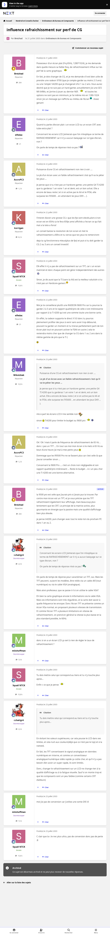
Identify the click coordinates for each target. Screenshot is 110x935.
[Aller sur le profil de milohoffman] (18, 640)
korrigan (18, 228)
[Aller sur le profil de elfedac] (18, 124)
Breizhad (18, 38)
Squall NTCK (19, 276)
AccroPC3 (19, 179)
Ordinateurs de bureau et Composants (63, 38)
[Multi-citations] (37, 110)
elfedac (19, 135)
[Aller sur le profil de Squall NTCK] (18, 266)
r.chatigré (19, 555)
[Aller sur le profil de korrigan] (18, 217)
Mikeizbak (18, 375)
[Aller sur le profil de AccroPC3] (18, 169)
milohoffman (19, 650)
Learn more (5, 4)
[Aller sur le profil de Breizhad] (8, 38)
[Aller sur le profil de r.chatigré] (18, 544)
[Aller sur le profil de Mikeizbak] (18, 364)
